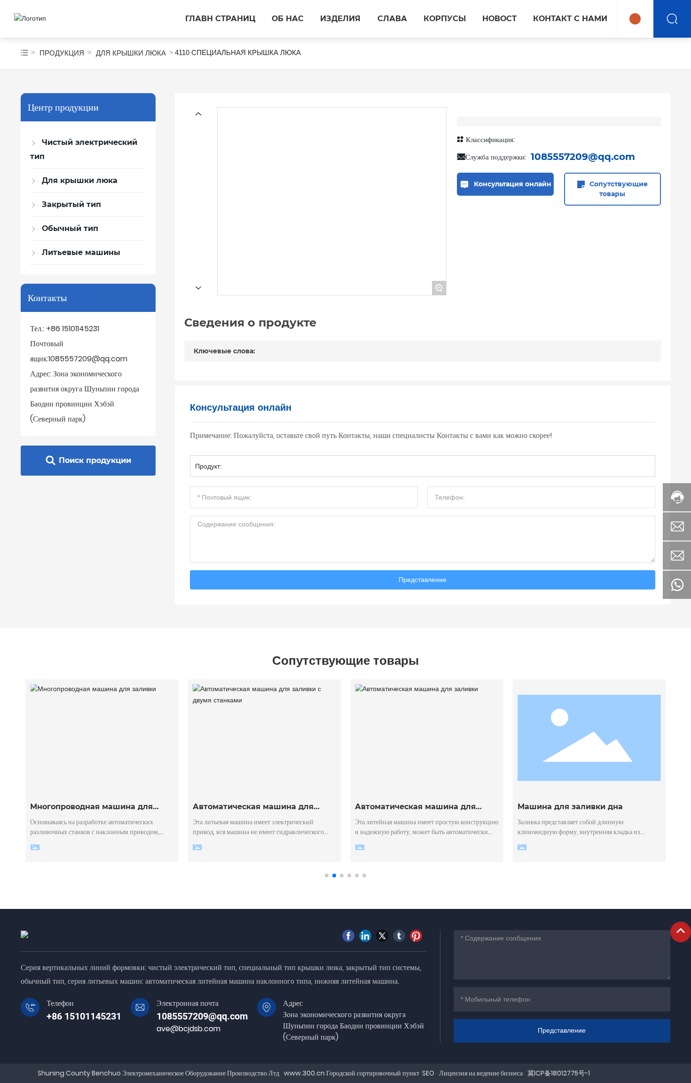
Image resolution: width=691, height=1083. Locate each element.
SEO (428, 1073)
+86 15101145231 (72, 328)
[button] (327, 875)
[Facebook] (348, 936)
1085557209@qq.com (87, 358)
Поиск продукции (95, 460)
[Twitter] (382, 936)
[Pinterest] (416, 936)
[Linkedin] (365, 936)
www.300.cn (304, 1073)
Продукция (61, 53)
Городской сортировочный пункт (372, 1073)
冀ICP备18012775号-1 (558, 1073)
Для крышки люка (131, 53)
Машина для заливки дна (570, 806)
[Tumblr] (399, 936)
